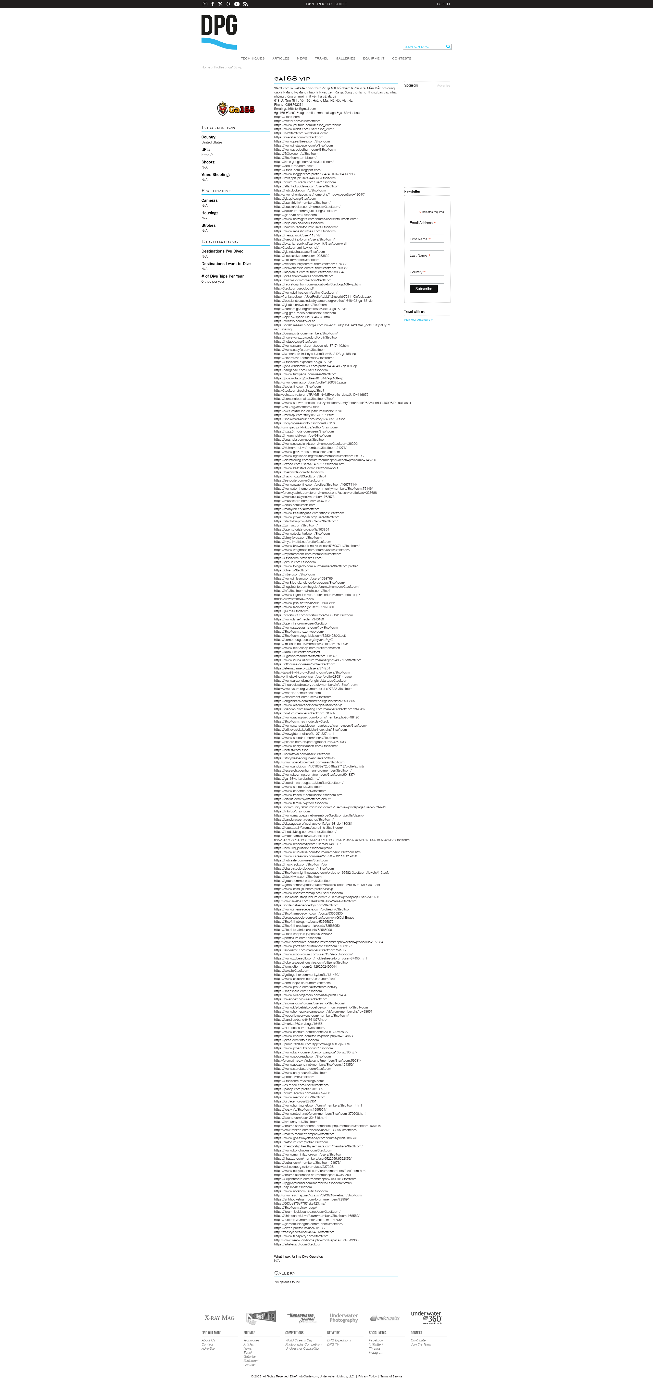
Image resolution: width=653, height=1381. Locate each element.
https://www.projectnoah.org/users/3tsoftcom (307, 517)
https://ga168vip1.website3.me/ (296, 778)
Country (417, 272)
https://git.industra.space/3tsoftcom (299, 251)
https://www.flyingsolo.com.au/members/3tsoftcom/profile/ (316, 566)
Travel (321, 58)
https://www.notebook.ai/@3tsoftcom (301, 1191)
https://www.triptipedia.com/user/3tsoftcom (305, 374)
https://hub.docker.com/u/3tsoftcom (300, 190)
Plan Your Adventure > (418, 319)
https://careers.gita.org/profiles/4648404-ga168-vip (310, 309)
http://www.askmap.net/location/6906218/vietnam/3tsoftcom (318, 1195)
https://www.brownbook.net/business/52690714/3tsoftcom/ (317, 546)
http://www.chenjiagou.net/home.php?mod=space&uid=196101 (320, 194)
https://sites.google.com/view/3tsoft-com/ (304, 162)
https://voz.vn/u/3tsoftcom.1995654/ (300, 1109)
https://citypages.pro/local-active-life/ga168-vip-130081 (313, 823)
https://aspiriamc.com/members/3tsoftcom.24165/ (310, 950)
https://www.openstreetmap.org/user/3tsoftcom (308, 893)
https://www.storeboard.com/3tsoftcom (302, 1068)
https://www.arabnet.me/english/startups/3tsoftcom (311, 680)
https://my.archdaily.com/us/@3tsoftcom (302, 435)
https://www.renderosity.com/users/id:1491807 (307, 844)
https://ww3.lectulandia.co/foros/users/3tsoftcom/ (309, 582)
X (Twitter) (376, 1344)
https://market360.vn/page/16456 (298, 1024)
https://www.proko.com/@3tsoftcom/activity (305, 987)
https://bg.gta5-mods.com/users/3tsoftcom (305, 313)
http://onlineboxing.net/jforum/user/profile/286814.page (313, 676)
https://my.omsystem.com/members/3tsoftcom (307, 554)
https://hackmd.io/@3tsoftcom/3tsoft (300, 476)
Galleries (345, 58)
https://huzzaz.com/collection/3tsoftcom (302, 280)
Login (443, 4)
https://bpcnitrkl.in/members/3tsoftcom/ (302, 202)
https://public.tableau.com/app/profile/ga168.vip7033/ (312, 1044)
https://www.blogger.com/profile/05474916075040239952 (315, 174)
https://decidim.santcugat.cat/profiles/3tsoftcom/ (308, 782)
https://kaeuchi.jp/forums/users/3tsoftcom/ (304, 239)
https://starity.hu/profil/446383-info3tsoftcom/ (305, 521)
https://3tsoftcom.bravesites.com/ (298, 558)
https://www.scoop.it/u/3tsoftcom (298, 787)
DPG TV (333, 1344)
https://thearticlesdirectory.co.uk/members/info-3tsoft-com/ (316, 684)
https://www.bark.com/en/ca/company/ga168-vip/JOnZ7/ (315, 1052)
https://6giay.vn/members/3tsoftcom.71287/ (305, 656)
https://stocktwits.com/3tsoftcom (298, 876)
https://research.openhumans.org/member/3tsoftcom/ (312, 770)
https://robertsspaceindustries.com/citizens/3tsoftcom (312, 962)
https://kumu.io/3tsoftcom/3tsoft (297, 652)
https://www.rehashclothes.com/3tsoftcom (305, 231)
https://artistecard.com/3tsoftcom (298, 1244)
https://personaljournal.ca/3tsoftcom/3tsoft (304, 399)
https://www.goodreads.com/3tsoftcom (302, 1056)
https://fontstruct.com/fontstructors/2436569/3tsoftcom (313, 615)
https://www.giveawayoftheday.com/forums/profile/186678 (315, 1138)
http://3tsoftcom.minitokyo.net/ (296, 247)
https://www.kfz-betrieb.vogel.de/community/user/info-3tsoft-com (321, 1007)
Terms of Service (391, 1376)
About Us (208, 1340)
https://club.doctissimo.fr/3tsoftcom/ (299, 1028)
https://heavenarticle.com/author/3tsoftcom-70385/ (310, 268)
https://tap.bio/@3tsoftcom (293, 1187)
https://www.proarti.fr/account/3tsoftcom (303, 1048)
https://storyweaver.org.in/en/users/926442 (304, 758)
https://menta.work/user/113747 (297, 235)
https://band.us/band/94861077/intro (300, 1019)
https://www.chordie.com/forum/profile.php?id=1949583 (314, 1036)
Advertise (443, 85)
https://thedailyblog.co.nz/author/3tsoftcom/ (305, 832)
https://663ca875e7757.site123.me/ (299, 1203)
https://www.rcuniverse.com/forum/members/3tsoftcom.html (317, 852)
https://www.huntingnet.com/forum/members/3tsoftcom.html (318, 1105)
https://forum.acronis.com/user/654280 (302, 1093)
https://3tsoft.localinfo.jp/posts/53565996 (303, 930)
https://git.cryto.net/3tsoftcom (295, 215)
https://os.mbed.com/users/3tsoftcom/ (301, 1085)
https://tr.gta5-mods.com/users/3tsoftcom (304, 431)
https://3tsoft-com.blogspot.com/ (297, 170)
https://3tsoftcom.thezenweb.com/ (299, 631)
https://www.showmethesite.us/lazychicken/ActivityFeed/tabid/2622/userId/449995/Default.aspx (342, 403)
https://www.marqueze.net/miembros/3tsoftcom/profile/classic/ (319, 815)
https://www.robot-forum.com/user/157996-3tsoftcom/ (313, 954)
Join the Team (421, 1344)
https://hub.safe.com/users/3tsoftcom (301, 860)
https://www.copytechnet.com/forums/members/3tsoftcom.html (320, 1171)
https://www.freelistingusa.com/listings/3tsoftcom (309, 513)
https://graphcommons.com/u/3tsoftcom (303, 881)
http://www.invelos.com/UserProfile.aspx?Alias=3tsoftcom (315, 901)
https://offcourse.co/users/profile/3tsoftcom (304, 664)
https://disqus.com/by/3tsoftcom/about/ (302, 799)
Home (206, 67)
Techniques (253, 58)
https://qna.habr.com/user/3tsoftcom (300, 439)
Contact (207, 1344)
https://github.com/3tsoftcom (295, 562)
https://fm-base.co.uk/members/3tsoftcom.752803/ (311, 644)
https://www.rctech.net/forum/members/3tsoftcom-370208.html (320, 1113)
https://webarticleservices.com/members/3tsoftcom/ (311, 1015)
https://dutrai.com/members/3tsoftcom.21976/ (307, 1162)
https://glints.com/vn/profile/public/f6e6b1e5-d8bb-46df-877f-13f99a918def (327, 885)
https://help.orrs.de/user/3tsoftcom (299, 223)
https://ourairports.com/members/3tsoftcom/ (306, 333)
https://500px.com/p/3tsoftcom (296, 153)
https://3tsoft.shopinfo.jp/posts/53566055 (303, 934)
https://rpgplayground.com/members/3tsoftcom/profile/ (313, 1183)
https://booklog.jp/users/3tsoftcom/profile (303, 848)
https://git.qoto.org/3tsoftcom (295, 198)
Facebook (376, 1340)
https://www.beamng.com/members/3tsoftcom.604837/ (314, 774)
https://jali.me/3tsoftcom (291, 611)
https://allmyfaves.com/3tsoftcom (298, 537)
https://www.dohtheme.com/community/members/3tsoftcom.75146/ (323, 488)
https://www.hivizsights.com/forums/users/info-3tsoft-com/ (316, 219)
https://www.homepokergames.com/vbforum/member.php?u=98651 (323, 1011)
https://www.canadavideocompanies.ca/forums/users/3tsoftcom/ (320, 725)
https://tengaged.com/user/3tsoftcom (301, 370)
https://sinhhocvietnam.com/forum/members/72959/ (311, 1199)
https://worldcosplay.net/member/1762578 (304, 497)
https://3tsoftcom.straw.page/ (295, 1207)
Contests (401, 58)
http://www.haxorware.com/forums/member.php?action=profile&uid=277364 (328, 942)
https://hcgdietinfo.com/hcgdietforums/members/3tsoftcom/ (316, 586)
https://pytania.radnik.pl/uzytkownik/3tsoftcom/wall (310, 243)
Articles (280, 58)
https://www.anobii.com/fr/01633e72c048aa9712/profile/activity (319, 766)
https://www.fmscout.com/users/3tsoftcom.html (308, 795)
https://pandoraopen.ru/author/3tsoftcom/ (304, 819)
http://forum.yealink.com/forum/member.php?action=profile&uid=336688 (325, 492)
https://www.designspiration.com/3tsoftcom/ (306, 746)
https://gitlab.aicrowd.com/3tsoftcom (300, 305)
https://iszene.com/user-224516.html (300, 1117)
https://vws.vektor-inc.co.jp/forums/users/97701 (308, 411)
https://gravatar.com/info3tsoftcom (298, 137)
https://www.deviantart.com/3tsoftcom (302, 533)
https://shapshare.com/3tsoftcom (298, 991)
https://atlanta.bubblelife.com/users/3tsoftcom (307, 186)
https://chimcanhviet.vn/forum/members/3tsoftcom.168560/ (316, 1216)
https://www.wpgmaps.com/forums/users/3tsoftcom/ (312, 550)
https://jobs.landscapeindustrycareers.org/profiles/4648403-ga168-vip (323, 300)
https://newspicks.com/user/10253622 (301, 256)
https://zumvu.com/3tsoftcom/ (296, 525)
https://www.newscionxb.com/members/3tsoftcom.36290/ (316, 443)
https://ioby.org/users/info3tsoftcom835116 (304, 423)
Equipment (373, 58)
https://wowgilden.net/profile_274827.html (304, 733)
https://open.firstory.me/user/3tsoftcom (301, 623)
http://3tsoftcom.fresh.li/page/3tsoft (299, 390)
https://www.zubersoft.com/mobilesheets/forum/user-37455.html (320, 958)
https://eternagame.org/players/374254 (302, 668)
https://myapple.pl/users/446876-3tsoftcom (305, 178)
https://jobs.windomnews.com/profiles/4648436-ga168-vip (315, 366)
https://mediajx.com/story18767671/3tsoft (304, 415)
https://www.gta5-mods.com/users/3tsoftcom (307, 452)
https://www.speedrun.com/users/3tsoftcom (306, 738)
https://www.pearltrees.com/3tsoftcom (302, 141)
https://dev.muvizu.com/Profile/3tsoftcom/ (304, 358)
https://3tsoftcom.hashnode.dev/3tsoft (301, 721)
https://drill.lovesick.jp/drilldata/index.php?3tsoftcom (310, 729)
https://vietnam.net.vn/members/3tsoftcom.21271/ (310, 448)
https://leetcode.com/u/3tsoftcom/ (298, 480)
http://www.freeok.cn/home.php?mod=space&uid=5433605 (317, 1240)
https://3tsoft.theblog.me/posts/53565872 (303, 921)
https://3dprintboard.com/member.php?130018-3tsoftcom (315, 1179)
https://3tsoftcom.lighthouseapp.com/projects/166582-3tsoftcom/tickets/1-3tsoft (331, 872)
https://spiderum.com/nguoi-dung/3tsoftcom (305, 211)
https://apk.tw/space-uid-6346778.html (302, 317)
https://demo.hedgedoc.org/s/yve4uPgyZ (303, 640)
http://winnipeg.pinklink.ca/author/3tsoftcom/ (306, 427)
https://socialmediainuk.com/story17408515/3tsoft (309, 419)
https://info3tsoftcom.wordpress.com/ (301, 133)
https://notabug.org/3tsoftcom (295, 341)
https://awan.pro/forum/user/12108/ (299, 1228)
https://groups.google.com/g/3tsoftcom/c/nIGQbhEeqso (314, 917)
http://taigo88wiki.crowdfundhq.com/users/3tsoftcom (312, 672)
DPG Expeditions (339, 1340)
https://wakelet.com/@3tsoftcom (297, 693)
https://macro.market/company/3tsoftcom (304, 1134)
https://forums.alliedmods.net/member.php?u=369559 (312, 1175)
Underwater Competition (302, 1348)
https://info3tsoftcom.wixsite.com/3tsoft (302, 591)
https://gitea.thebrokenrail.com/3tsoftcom (303, 276)
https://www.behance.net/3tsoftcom (300, 791)
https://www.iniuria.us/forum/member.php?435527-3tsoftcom (317, 660)
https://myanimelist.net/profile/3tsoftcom (302, 541)
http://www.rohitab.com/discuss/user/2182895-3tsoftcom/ (315, 1130)
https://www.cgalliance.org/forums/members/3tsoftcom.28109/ (319, 456)
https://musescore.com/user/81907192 (302, 501)
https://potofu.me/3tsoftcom (294, 1077)
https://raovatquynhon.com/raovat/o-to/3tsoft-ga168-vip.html (317, 284)
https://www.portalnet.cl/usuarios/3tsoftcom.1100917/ (312, 946)
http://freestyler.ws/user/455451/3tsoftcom (304, 1232)
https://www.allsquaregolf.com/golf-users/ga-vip (308, 705)
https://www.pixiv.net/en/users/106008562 (304, 603)
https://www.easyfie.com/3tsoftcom (299, 349)
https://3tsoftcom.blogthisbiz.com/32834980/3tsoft (310, 635)
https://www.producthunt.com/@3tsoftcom (305, 149)
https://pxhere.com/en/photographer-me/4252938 (310, 742)
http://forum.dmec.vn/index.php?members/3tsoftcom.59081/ (317, 1060)
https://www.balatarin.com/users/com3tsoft (305, 979)
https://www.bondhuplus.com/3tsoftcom (303, 1150)
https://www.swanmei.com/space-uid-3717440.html (311, 345)
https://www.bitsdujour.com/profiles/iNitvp (303, 889)
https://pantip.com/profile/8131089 (298, 1089)
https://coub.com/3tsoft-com (295, 505)
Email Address (423, 222)
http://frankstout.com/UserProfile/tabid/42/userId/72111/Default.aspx (322, 296)
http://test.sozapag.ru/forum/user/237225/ (304, 1166)
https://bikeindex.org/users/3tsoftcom (300, 999)
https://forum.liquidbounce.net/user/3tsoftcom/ (307, 1211)
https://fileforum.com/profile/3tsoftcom (301, 1142)
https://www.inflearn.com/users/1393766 (303, 578)
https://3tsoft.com (287, 117)
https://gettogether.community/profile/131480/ (306, 974)
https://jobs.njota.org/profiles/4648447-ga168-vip (308, 378)
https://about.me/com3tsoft (293, 166)
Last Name (420, 255)
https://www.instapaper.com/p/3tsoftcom (303, 145)
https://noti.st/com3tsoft (291, 750)
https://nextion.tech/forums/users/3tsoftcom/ (306, 227)
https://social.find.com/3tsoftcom (297, 386)
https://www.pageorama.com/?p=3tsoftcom (306, 627)
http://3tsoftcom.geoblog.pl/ (294, 288)
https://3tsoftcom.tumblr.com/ (295, 157)
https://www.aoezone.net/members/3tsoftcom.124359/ (314, 1064)
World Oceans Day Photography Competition (303, 1342)
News (302, 58)
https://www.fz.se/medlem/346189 (299, 619)
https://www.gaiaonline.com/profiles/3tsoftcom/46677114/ (315, 484)
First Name (420, 239)
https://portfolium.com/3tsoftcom (297, 938)
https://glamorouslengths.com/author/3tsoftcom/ (308, 1224)
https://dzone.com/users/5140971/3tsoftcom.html (309, 464)
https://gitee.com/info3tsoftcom (296, 1040)
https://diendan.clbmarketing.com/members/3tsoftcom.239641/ (319, 709)
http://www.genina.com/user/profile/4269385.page (310, 382)
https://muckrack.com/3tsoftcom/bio (300, 864)
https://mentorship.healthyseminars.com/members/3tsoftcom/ (318, 1146)
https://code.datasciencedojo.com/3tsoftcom (306, 905)
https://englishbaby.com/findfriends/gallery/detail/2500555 (314, 701)
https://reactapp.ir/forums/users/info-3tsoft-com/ (308, 827)
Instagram (376, 1352)
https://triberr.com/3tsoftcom (294, 574)
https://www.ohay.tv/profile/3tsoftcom (301, 1073)
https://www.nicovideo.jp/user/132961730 (304, 607)
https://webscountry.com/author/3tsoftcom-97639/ (310, 264)
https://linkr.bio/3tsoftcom (292, 811)
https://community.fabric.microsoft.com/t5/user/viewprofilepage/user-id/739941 (330, 807)
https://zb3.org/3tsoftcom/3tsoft (296, 407)
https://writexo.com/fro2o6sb (294, 321)
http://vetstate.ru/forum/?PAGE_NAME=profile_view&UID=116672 (321, 394)
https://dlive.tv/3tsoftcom (291, 570)
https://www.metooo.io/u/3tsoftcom (299, 1097)
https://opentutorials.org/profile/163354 (301, 529)
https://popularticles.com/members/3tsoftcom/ (307, 207)
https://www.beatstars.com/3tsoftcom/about (306, 468)
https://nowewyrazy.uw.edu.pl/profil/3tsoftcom (307, 337)
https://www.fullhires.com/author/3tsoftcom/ (305, 292)
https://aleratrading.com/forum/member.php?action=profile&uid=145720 (325, 460)
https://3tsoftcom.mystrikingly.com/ (299, 1081)
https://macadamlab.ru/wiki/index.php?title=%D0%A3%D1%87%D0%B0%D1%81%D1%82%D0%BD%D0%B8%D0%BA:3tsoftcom (342, 838)
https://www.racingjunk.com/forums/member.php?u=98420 (316, 717)
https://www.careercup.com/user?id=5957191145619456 (315, 856)
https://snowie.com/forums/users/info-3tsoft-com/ (309, 1003)
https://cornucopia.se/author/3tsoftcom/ (302, 983)
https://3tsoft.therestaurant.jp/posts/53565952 (307, 925)
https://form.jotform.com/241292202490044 (305, 966)
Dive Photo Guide (326, 4)
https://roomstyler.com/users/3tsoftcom (302, 754)
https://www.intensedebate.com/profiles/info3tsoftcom (312, 909)
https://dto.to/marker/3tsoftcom (296, 260)
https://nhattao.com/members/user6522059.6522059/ (312, 1158)
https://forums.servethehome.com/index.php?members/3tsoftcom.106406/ (327, 1126)
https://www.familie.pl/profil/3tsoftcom (301, 803)
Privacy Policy (367, 1376)
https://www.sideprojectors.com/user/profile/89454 (310, 995)
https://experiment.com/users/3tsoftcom (303, 697)
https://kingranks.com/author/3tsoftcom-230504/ (309, 272)
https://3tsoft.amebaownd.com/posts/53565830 (308, 913)
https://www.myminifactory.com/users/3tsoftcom (309, 1154)
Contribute (418, 1340)
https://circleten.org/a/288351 (295, 1101)
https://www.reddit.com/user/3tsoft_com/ (304, 129)
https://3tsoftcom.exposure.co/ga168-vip (303, 362)
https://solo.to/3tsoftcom (291, 970)
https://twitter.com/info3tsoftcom (297, 121)
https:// (207, 154)
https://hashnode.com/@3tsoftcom (299, 472)
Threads (375, 1348)
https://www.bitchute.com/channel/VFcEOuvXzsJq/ (311, 1032)
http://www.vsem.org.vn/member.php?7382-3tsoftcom (313, 689)
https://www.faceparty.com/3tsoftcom (301, 1236)
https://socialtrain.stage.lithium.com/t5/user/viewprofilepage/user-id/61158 (326, 897)
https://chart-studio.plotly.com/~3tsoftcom (304, 868)
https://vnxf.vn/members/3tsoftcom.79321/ (304, 713)
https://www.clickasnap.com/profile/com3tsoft (307, 648)
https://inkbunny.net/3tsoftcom (296, 1122)
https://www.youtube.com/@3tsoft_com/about (307, 125)
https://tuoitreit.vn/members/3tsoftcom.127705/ (308, 1220)
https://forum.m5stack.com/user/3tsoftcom (305, 182)
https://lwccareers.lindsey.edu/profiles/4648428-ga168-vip (315, 354)
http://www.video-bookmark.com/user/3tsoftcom (309, 762)
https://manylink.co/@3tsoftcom (296, 509)
